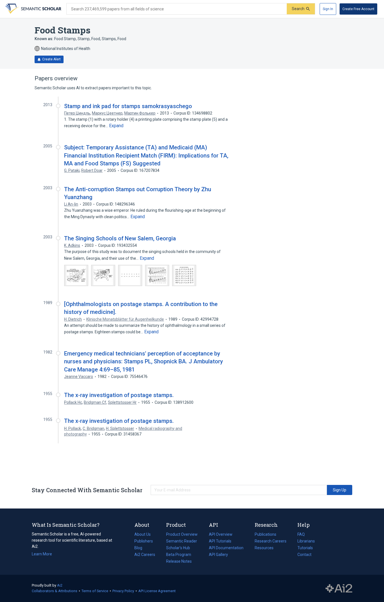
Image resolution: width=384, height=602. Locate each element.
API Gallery (218, 554)
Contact (304, 554)
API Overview (220, 534)
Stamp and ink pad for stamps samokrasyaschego (128, 106)
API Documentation (226, 548)
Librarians (306, 541)
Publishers (143, 541)
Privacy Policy (123, 591)
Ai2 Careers (144, 555)
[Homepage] (32, 9)
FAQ (301, 534)
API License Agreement (157, 591)
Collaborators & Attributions (54, 591)
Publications (265, 535)
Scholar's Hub (178, 548)
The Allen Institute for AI (339, 589)
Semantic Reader (181, 541)
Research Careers (270, 541)
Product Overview (182, 534)
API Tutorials (220, 541)
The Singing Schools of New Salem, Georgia (120, 238)
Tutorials (305, 548)
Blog (140, 548)
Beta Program (178, 554)
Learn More (42, 554)
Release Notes (179, 561)
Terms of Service (95, 591)
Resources (264, 548)
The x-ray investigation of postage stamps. (119, 395)
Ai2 (59, 585)
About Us (142, 534)
